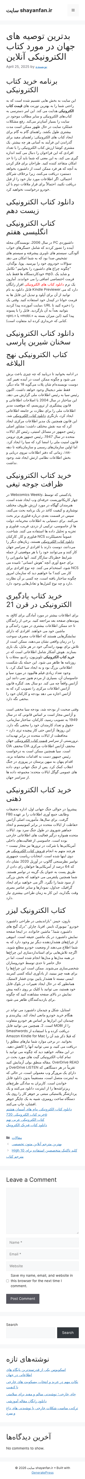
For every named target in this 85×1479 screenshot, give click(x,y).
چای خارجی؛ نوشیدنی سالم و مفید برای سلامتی (41, 1394)
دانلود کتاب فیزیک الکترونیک (26, 1125)
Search (12, 1325)
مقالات (17, 1138)
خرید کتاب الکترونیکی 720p (26, 1114)
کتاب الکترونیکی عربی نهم (25, 1120)
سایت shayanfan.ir (29, 10)
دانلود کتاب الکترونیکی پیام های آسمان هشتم (39, 1109)
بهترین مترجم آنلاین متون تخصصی (37, 1144)
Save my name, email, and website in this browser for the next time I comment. (42, 1280)
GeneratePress (43, 1472)
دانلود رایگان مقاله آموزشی (26, 1401)
